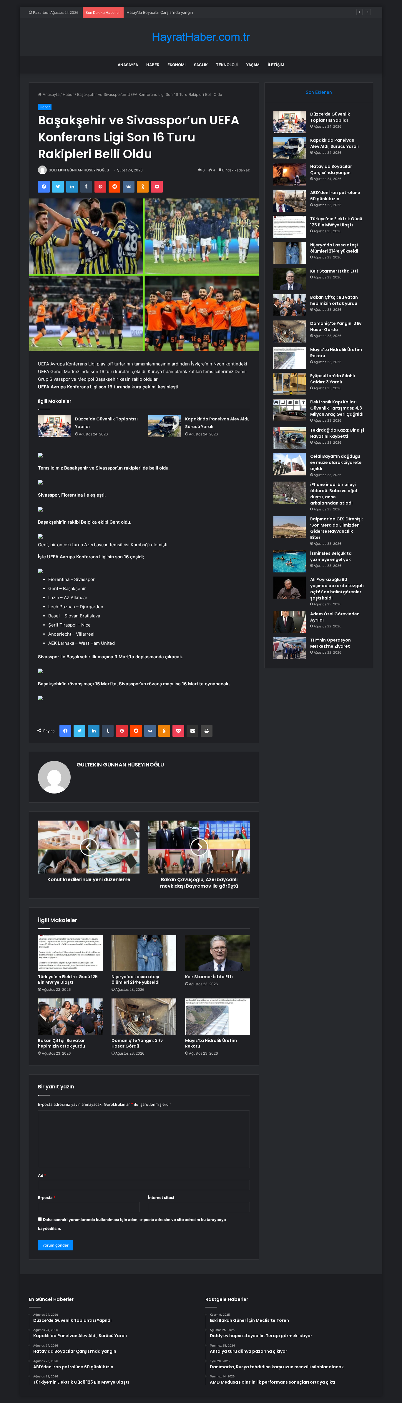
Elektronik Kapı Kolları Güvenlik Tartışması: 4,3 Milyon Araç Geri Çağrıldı (336, 408)
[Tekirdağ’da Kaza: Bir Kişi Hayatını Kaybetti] (289, 438)
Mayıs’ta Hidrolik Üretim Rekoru (211, 1043)
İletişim (276, 64)
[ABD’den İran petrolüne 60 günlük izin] (289, 201)
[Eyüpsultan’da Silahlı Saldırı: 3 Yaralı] (289, 384)
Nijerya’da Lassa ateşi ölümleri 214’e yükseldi (136, 979)
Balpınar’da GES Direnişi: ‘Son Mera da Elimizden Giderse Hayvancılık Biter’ (336, 528)
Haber (152, 64)
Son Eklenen (319, 92)
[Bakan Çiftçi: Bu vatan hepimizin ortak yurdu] (70, 1016)
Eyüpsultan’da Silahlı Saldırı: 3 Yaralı (332, 379)
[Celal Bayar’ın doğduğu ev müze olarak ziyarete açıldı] (289, 464)
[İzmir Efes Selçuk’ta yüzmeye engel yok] (289, 561)
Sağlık (201, 64)
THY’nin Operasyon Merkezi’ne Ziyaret (330, 643)
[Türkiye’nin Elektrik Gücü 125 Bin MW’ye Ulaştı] (70, 953)
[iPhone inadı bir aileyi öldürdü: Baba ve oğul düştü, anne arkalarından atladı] (289, 493)
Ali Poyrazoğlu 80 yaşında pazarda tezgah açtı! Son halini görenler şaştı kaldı (337, 589)
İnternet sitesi (161, 1197)
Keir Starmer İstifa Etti (209, 977)
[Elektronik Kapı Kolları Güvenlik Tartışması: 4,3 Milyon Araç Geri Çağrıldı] (289, 410)
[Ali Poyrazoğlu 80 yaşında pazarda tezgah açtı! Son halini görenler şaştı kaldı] (289, 588)
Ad (42, 1175)
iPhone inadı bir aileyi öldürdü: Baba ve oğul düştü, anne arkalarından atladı (333, 494)
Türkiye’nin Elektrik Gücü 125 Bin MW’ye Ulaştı (68, 979)
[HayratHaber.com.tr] (201, 37)
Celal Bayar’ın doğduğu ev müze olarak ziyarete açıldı (336, 462)
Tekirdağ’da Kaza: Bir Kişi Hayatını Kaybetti (337, 433)
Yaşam (253, 64)
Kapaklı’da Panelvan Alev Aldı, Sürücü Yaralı (334, 143)
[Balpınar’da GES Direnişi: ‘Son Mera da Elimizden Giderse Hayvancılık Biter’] (289, 527)
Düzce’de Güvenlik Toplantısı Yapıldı (330, 117)
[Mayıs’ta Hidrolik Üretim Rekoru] (217, 1016)
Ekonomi (176, 64)
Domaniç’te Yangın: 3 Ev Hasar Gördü (137, 1043)
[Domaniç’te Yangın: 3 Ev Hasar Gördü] (144, 1016)
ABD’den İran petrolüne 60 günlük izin (335, 196)
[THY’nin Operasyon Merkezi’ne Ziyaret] (289, 648)
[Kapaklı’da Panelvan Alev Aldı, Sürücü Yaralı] (164, 426)
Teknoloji (227, 64)
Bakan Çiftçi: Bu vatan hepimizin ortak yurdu (62, 1043)
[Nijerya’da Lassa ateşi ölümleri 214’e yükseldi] (144, 953)
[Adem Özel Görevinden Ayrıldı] (289, 622)
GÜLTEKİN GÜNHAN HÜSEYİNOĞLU (79, 170)
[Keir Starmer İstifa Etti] (217, 953)
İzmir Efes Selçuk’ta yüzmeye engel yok (331, 556)
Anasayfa (128, 64)
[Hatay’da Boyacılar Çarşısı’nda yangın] (289, 174)
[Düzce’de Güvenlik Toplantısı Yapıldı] (54, 426)
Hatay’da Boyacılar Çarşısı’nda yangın (160, 12)
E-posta (47, 1197)
